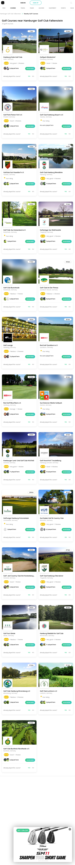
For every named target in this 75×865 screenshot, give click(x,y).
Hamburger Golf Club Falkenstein (10, 14)
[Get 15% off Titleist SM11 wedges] (42, 844)
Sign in (22, 3)
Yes (29, 76)
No (33, 76)
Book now (30, 68)
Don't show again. (43, 860)
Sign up (35, 3)
